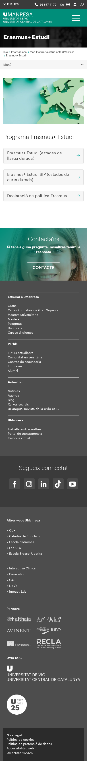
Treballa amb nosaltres (24, 429)
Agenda (13, 395)
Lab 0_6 (15, 548)
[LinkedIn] (43, 483)
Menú (7, 64)
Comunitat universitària (25, 357)
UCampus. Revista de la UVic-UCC (33, 409)
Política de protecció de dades (29, 744)
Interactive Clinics (22, 568)
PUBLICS (12, 4)
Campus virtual (19, 438)
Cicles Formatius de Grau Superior (33, 310)
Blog (11, 400)
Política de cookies (20, 739)
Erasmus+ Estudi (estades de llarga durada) (34, 155)
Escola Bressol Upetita (25, 553)
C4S (12, 580)
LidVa (13, 585)
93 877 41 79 (48, 4)
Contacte (43, 267)
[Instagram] (29, 483)
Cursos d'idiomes (20, 332)
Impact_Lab (17, 591)
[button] (65, 4)
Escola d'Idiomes (21, 542)
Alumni (13, 370)
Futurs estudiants (20, 353)
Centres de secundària (24, 362)
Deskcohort (17, 574)
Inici (5, 51)
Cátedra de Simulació (25, 536)
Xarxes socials (18, 404)
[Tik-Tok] (58, 483)
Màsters (13, 319)
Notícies (14, 391)
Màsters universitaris (23, 314)
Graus (12, 306)
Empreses (15, 366)
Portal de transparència (25, 433)
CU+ (12, 530)
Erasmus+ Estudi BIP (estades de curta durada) (38, 177)
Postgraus (15, 323)
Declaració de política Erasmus (37, 195)
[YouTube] (72, 483)
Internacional (19, 51)
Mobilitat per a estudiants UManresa (52, 51)
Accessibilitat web (20, 748)
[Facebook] (14, 483)
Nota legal (14, 735)
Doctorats (15, 328)
